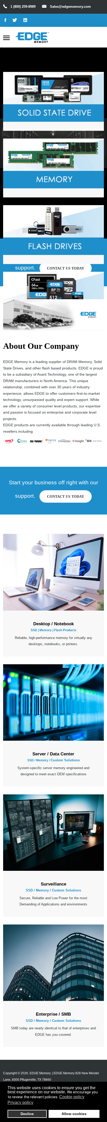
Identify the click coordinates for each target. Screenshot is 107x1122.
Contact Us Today (65, 497)
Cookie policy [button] (71, 1097)
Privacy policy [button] (20, 1102)
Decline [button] (27, 1114)
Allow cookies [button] (74, 1114)
